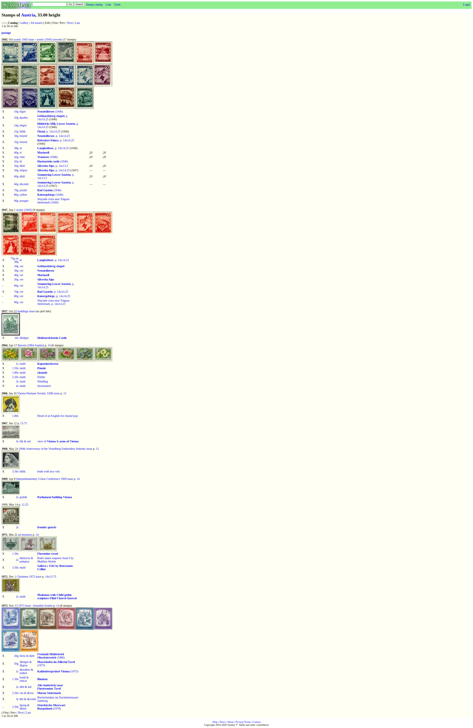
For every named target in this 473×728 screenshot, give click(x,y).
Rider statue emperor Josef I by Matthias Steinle (55, 560)
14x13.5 (63, 165)
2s (17, 497)
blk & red (25, 441)
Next (70, 22)
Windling (42, 381)
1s (17, 363)
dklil (22, 176)
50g (16, 165)
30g (16, 135)
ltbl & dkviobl (28, 699)
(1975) (57, 671)
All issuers (36, 22)
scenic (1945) (44, 39)
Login (466, 4)
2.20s (15, 377)
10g (16, 111)
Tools (117, 4)
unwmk (57, 39)
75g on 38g (14, 260)
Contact (257, 722)
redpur (23, 170)
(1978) (51, 707)
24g (16, 125)
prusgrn (24, 200)
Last (77, 22)
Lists (108, 4)
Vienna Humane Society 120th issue (38, 393)
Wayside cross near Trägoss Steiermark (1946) (53, 201)
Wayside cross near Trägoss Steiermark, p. (53, 302)
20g (16, 117)
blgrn (23, 111)
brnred (23, 135)
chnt (22, 157)
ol (21, 148)
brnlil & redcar (24, 679)
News (222, 722)
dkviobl (24, 184)
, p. (52, 116)
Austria (28, 15)
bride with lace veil (48, 471)
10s (16, 337)
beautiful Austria (42, 605)
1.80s (15, 372)
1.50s (15, 368)
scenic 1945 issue (24, 39)
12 (64, 393)
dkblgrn (24, 337)
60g (16, 176)
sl (20, 152)
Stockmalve (44, 385)
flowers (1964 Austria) (31, 345)
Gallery (24, 22)
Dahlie (41, 377)
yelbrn (23, 194)
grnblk (23, 497)
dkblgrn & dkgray (26, 663)
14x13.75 (50, 576)
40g (16, 152)
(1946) (50, 111)
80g (16, 194)
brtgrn (23, 125)
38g (16, 148)
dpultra (24, 117)
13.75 (23, 423)
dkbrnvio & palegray (26, 560)
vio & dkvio (27, 693)
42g (16, 157)
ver (21, 266)
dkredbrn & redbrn (26, 671)
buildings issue (26, 311)
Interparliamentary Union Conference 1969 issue (44, 478)
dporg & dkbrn (24, 707)
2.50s (15, 693)
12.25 (25, 504)
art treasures (25, 534)
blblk (22, 131)
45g (16, 161)
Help (214, 722)
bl (21, 161)
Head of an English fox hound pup (57, 415)
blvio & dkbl (27, 655)
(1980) (51, 656)
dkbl (22, 165)
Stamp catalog (94, 4)
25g (16, 131)
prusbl (23, 190)
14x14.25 (42, 119)
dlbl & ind (25, 686)
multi (22, 363)
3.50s (15, 471)
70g (16, 190)
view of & (58, 441)
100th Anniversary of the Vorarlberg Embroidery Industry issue (55, 448)
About (230, 722)
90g (16, 200)
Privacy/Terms (243, 722)
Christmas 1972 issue (29, 576)
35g (16, 142)
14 (49, 345)
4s (17, 385)
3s (17, 381)
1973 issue (24, 605)
